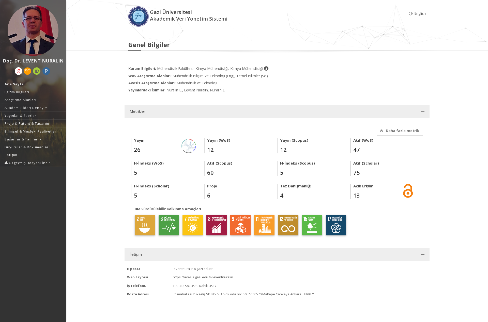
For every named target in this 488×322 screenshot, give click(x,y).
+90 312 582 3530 (185, 285)
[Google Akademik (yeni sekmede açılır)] (18, 71)
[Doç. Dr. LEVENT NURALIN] (33, 30)
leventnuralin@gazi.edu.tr (193, 268)
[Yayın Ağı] (189, 145)
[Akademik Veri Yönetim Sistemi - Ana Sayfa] (139, 16)
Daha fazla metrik (402, 130)
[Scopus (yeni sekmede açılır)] (27, 71)
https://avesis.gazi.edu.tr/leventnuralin (203, 277)
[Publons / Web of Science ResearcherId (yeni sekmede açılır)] (46, 71)
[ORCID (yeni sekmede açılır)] (37, 71)
